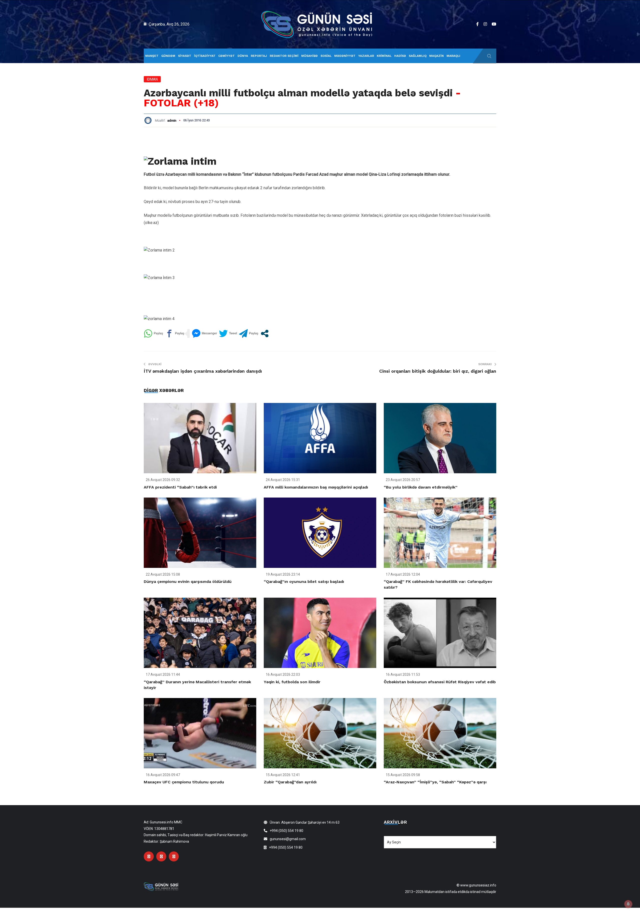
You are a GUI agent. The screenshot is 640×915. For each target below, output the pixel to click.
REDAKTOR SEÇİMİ (284, 56)
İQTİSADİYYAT (205, 56)
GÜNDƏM (168, 56)
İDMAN (152, 79)
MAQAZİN (436, 56)
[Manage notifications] (628, 904)
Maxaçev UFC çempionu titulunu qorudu (184, 782)
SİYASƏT (184, 56)
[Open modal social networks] (264, 333)
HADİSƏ (400, 56)
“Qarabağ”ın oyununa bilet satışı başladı (304, 581)
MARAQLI (453, 56)
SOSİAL (326, 56)
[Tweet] (228, 333)
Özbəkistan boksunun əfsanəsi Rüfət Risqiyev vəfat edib (440, 681)
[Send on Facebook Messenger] (204, 333)
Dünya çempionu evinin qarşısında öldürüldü (188, 581)
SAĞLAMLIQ (417, 56)
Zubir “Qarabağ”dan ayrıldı (290, 782)
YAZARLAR (366, 56)
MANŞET (151, 56)
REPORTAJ (259, 56)
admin (171, 120)
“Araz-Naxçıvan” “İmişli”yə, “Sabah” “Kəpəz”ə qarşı (435, 782)
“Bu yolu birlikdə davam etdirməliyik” (421, 487)
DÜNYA (243, 56)
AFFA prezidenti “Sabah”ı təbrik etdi (180, 487)
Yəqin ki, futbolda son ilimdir (292, 681)
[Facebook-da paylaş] (174, 333)
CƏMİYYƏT (226, 56)
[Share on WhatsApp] (153, 333)
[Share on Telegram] (248, 333)
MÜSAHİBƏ (309, 56)
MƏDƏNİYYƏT (345, 56)
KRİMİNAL (384, 56)
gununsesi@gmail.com (288, 839)
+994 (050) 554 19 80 (286, 831)
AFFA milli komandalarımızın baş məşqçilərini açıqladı (316, 487)
